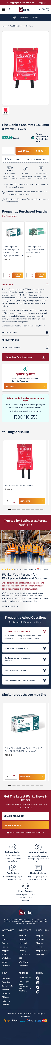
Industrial (23, 943)
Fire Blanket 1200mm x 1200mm (19, 485)
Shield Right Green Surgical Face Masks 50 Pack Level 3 (35, 249)
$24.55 (8, 489)
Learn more (8, 606)
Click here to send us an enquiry (25, 411)
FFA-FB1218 (9, 129)
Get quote (11, 386)
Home (4, 26)
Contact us (6, 978)
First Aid (5, 954)
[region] (25, 252)
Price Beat (40, 954)
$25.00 (6, 259)
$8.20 (29, 256)
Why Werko (23, 962)
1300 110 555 (25, 417)
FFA (25, 129)
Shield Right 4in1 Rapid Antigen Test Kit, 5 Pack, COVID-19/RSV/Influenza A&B (13, 251)
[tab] (9, 509)
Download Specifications (19, 357)
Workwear (6, 965)
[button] (47, 9)
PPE (4, 935)
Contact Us (24, 965)
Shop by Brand (42, 950)
